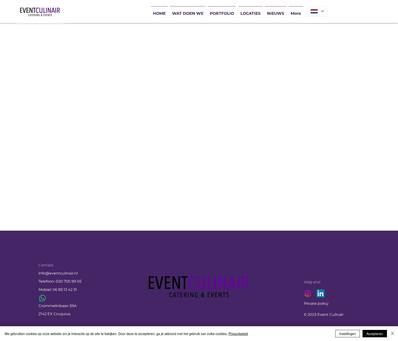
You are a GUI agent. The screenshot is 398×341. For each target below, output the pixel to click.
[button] (188, 11)
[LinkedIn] (320, 293)
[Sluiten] (392, 333)
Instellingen (347, 333)
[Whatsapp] (42, 298)
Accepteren (374, 333)
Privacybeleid (238, 333)
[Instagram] (308, 293)
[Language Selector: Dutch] (317, 11)
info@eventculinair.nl (58, 273)
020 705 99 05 (69, 281)
